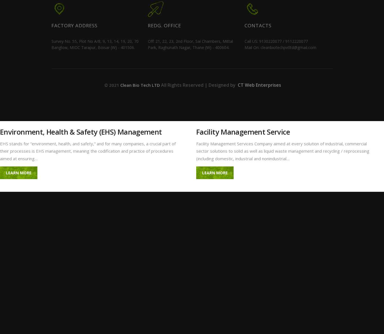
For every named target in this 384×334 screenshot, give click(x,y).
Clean (140, 85)
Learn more (18, 172)
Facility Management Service (243, 132)
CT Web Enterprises (259, 85)
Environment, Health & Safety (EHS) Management (81, 132)
